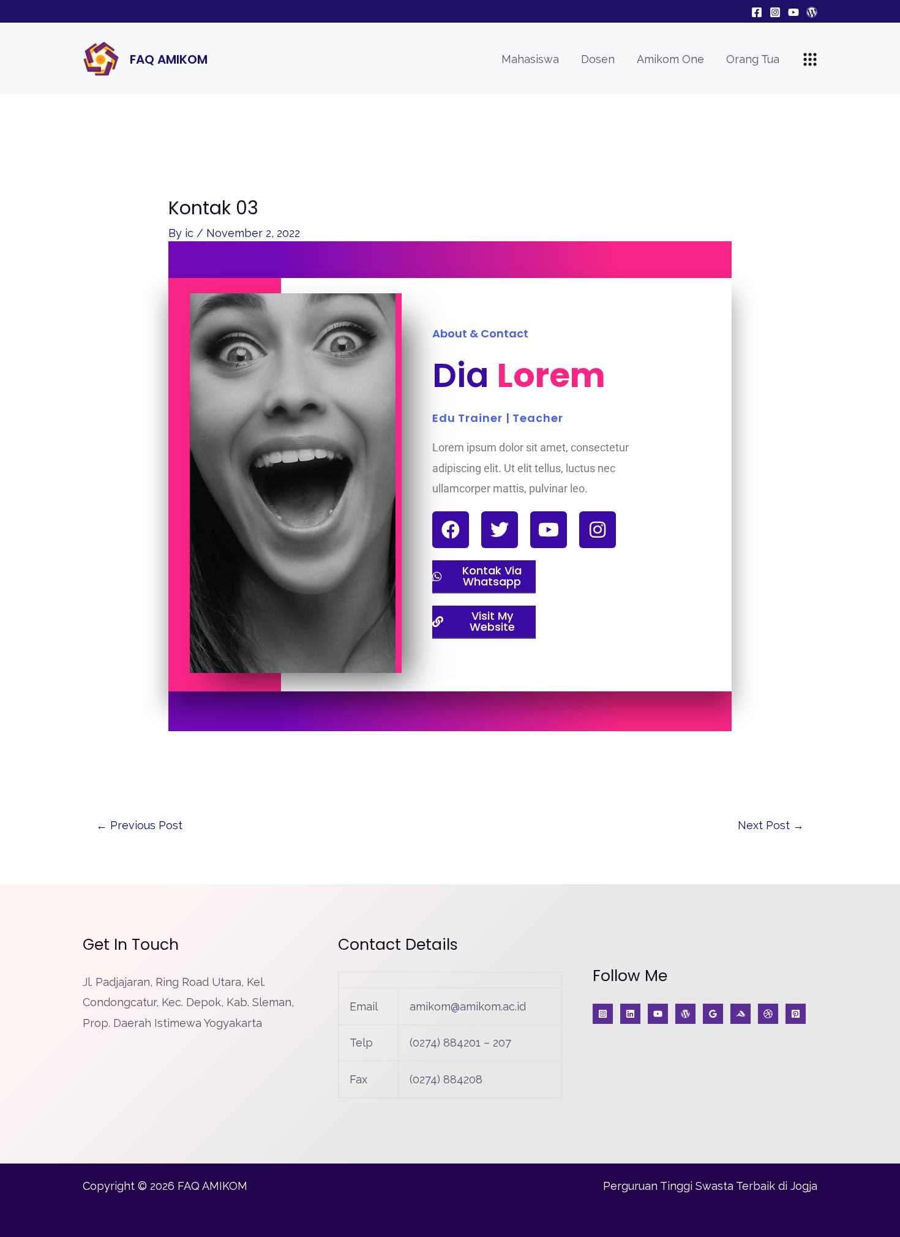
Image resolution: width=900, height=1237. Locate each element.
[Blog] (811, 12)
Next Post (771, 825)
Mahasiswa (530, 59)
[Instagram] (775, 12)
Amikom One (670, 59)
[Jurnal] (796, 1014)
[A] (768, 1014)
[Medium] (740, 1014)
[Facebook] (756, 12)
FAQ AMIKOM (169, 59)
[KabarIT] (630, 1014)
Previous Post (139, 825)
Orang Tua (752, 59)
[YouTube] (793, 12)
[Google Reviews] (713, 1014)
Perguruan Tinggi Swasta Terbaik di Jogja (710, 1185)
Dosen (598, 59)
